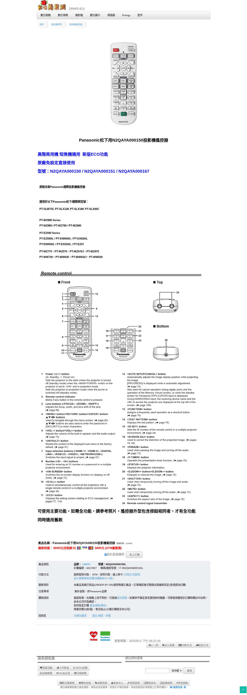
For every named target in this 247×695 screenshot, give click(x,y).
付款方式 (187, 645)
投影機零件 (56, 24)
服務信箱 (177, 687)
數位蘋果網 (68, 682)
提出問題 (122, 597)
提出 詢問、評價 (101, 615)
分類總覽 (81, 673)
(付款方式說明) (132, 574)
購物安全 (151, 682)
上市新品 (64, 667)
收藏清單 (102, 682)
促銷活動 (47, 667)
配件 (42, 24)
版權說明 (167, 682)
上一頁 (154, 645)
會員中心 (118, 682)
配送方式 (203, 645)
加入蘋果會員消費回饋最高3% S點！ (94, 578)
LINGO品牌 (81, 667)
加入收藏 (169, 645)
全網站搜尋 (80, 615)
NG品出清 (64, 673)
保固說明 (135, 682)
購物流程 (86, 682)
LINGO (86, 564)
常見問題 (183, 682)
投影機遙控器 (75, 24)
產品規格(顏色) (98, 605)
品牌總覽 (47, 673)
